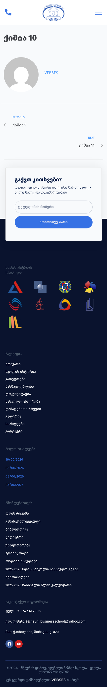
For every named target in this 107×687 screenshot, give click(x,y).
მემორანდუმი (17, 577)
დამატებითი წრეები (23, 409)
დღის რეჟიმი (17, 513)
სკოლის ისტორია (20, 372)
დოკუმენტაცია (18, 394)
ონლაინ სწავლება (21, 561)
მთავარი (13, 364)
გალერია (13, 416)
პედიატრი (14, 537)
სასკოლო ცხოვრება (22, 401)
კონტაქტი (14, 431)
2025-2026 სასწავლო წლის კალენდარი (38, 585)
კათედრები (15, 379)
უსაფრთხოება (17, 545)
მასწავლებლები (19, 386)
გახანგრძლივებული (23, 521)
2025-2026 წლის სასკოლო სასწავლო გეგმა (41, 569)
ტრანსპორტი (16, 553)
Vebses (51, 72)
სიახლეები (15, 424)
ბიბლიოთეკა (16, 529)
